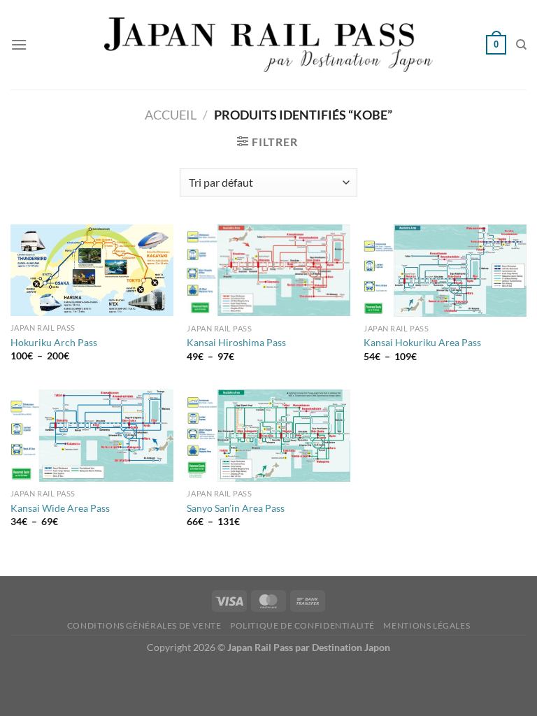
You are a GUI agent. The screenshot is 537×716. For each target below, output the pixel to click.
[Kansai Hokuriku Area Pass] (445, 270)
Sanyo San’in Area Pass (236, 508)
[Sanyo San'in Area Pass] (268, 435)
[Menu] (18, 44)
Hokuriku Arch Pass (53, 342)
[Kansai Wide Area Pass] (91, 435)
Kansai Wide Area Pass (60, 508)
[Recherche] (521, 44)
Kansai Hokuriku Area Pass (422, 342)
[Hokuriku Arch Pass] (91, 270)
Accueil (170, 114)
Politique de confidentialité (302, 625)
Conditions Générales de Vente (144, 625)
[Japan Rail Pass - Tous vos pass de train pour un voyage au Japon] (269, 44)
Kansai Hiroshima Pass (236, 342)
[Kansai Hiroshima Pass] (268, 270)
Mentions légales (426, 625)
